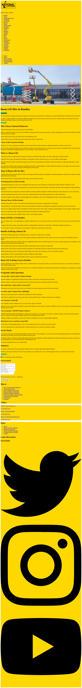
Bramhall (6, 27)
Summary (6, 399)
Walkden (6, 47)
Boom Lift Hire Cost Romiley (11, 392)
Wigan (5, 24)
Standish (6, 31)
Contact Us (3, 122)
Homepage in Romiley (9, 429)
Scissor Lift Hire (8, 60)
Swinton (6, 44)
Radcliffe (6, 41)
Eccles (5, 17)
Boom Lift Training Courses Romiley (13, 394)
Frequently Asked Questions (11, 396)
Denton (6, 38)
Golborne (6, 45)
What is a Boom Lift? (9, 389)
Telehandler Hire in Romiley (11, 432)
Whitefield (6, 19)
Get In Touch (7, 397)
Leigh (5, 30)
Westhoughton (7, 25)
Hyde (5, 37)
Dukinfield (6, 50)
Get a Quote (4, 354)
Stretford (6, 32)
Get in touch (4, 113)
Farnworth (6, 21)
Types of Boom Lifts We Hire (11, 390)
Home (5, 55)
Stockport (6, 28)
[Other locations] (1, 10)
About (5, 57)
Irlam (5, 35)
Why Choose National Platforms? (12, 387)
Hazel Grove (7, 40)
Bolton (5, 34)
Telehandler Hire (8, 61)
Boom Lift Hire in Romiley (11, 428)
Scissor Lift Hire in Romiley (11, 430)
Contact (6, 63)
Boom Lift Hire (8, 58)
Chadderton (7, 43)
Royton (6, 22)
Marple (5, 15)
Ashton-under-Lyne (9, 18)
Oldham (6, 48)
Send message (4, 379)
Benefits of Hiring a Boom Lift (11, 393)
